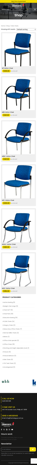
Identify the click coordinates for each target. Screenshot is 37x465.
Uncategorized (8, 367)
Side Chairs (7, 359)
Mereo (6, 337)
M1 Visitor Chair (7, 68)
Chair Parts (7, 314)
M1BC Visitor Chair (8, 156)
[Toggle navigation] (35, 9)
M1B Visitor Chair (8, 112)
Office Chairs (8, 344)
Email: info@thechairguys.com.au (12, 418)
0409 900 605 (6, 401)
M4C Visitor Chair (8, 288)
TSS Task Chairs (8, 363)
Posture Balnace (9, 356)
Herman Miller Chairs (10, 333)
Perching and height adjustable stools (15, 348)
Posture (6, 352)
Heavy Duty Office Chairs (11, 329)
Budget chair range (10, 306)
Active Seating (8, 302)
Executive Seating (9, 317)
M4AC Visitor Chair (9, 244)
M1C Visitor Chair (8, 200)
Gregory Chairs (8, 325)
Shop (8, 26)
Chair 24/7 (7, 310)
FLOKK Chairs (8, 321)
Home (3, 26)
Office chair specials (10, 340)
